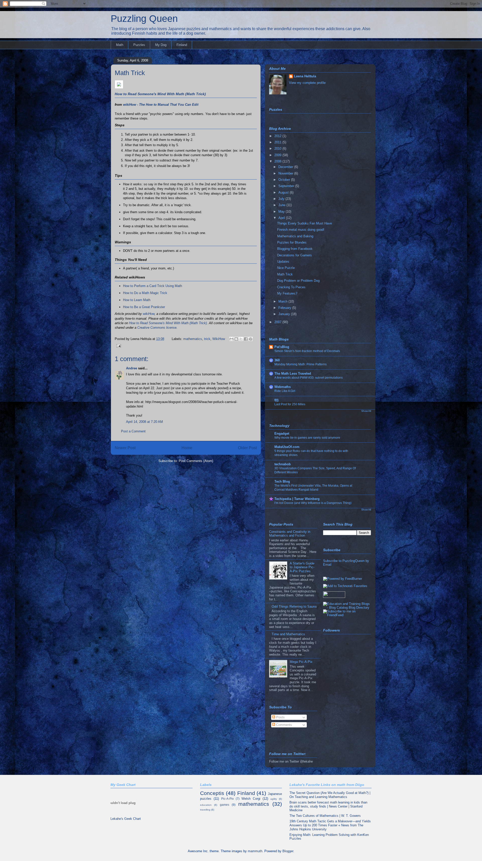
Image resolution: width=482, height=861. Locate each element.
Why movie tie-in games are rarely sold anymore (307, 437)
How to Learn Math (136, 300)
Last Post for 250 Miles (289, 404)
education (206, 804)
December (286, 167)
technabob (282, 464)
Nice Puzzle (286, 268)
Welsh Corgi (251, 798)
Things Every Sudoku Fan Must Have (304, 223)
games (224, 804)
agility (273, 798)
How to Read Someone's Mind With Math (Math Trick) (160, 94)
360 (277, 360)
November (286, 173)
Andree (131, 368)
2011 (278, 142)
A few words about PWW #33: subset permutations (308, 377)
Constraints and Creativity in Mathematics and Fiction (289, 534)
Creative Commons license (156, 327)
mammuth (255, 851)
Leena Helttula (305, 76)
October (284, 180)
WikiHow (218, 339)
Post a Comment (133, 431)
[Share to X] (241, 338)
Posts (280, 717)
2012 (278, 136)
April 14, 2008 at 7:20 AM (144, 422)
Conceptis (212, 793)
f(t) (276, 400)
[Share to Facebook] (245, 338)
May (282, 211)
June (282, 205)
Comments (283, 725)
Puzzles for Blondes (292, 242)
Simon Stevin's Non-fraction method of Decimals (307, 351)
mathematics (192, 339)
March (283, 301)
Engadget (281, 433)
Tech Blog (282, 481)
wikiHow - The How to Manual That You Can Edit (160, 104)
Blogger (287, 851)
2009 (278, 155)
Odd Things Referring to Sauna (294, 606)
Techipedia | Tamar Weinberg (297, 499)
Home (187, 448)
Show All (366, 411)
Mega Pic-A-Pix (301, 662)
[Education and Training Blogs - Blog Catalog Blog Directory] (347, 607)
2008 (278, 161)
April (282, 218)
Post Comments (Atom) (196, 461)
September (286, 186)
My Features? (287, 293)
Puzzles (139, 45)
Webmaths (282, 387)
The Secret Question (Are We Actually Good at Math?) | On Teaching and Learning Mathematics (329, 795)
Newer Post (125, 448)
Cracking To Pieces (291, 287)
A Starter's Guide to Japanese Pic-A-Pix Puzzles (302, 567)
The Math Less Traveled (292, 373)
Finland (181, 45)
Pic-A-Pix (227, 798)
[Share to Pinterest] (250, 338)
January (284, 314)
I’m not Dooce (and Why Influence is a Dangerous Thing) (312, 503)
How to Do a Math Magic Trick (145, 293)
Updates (283, 261)
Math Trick (130, 73)
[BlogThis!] (236, 338)
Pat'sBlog (281, 347)
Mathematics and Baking (295, 236)
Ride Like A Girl (284, 391)
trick (207, 339)
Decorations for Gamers (294, 255)
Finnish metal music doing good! (300, 230)
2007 (278, 322)
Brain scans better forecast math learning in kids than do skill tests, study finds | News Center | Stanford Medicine (328, 806)
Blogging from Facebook (295, 249)
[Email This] (231, 338)
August (284, 192)
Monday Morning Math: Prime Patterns (300, 364)
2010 (278, 148)
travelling (205, 809)
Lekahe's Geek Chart (125, 819)
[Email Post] (118, 346)
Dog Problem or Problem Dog (298, 280)
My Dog (160, 45)
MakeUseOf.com (286, 447)
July (281, 199)
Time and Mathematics (288, 634)
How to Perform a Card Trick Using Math (152, 286)
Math (119, 45)
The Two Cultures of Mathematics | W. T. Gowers (325, 816)
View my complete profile (307, 83)
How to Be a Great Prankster (144, 307)
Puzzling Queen (144, 18)
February (285, 308)
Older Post (247, 448)
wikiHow (148, 314)
